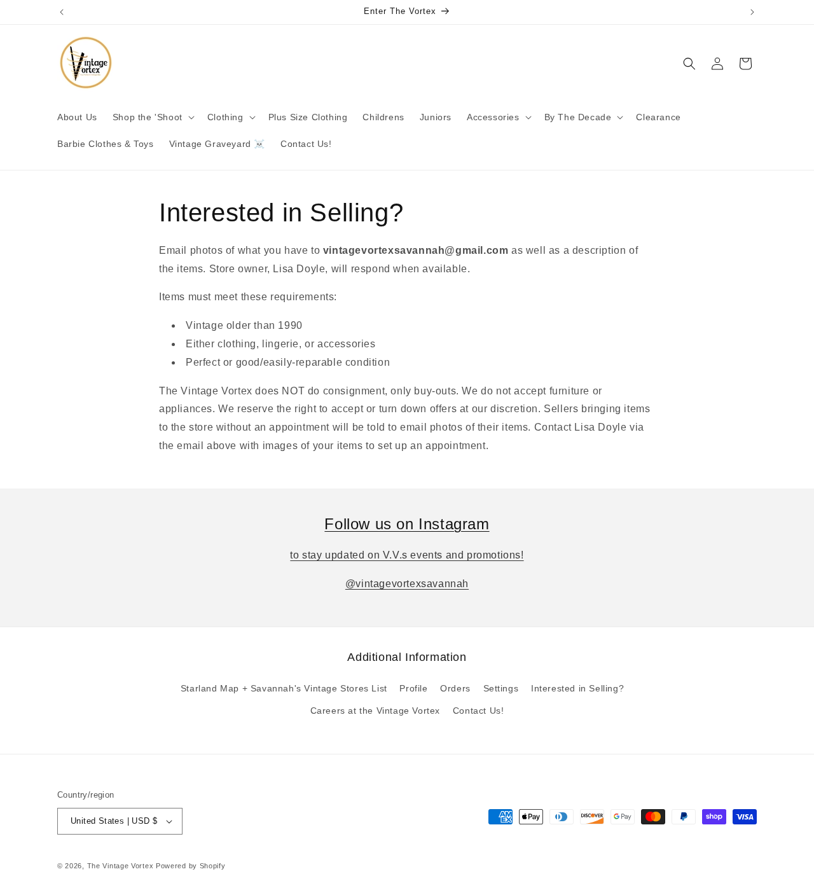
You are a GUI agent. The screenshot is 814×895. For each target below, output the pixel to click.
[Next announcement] (752, 12)
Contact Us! (478, 710)
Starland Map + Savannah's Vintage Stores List (284, 688)
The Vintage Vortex (120, 866)
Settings (501, 688)
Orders (455, 688)
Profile (413, 688)
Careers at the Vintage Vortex (375, 710)
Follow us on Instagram (406, 523)
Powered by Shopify (191, 866)
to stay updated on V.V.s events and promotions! (406, 555)
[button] (152, 117)
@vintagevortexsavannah (407, 583)
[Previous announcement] (62, 12)
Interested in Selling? (577, 688)
